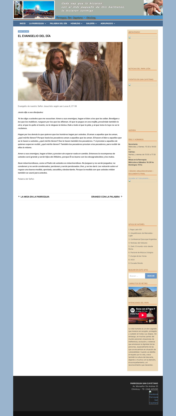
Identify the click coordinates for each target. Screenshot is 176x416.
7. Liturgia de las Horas (137, 256)
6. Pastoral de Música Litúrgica (140, 252)
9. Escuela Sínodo (135, 263)
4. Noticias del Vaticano (137, 243)
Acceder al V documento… (139, 178)
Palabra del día (58, 23)
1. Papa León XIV (135, 229)
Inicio (23, 23)
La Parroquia (38, 24)
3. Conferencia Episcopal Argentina (142, 239)
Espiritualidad (23, 31)
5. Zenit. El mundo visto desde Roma (140, 247)
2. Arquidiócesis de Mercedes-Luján (140, 234)
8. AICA (131, 260)
